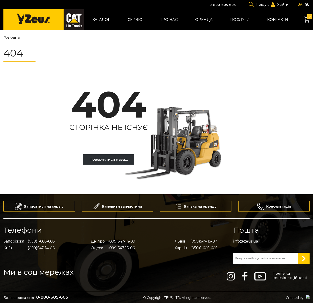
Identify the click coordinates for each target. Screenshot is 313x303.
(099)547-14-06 (41, 248)
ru (307, 5)
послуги (240, 19)
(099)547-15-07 (203, 241)
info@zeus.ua (245, 241)
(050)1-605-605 (41, 241)
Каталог (101, 19)
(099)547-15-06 (121, 248)
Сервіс (135, 19)
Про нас (168, 19)
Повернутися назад (108, 159)
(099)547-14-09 (121, 241)
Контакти (277, 19)
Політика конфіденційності (290, 275)
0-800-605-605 (222, 5)
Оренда (204, 19)
